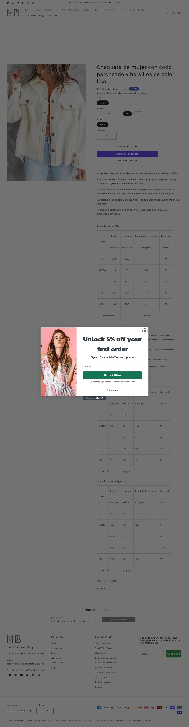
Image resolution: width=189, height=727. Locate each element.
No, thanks (112, 390)
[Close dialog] (145, 331)
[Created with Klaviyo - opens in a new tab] (94, 398)
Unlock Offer (112, 375)
